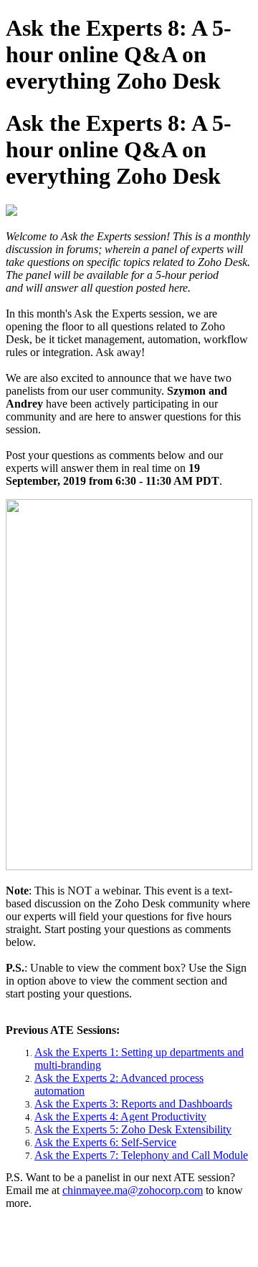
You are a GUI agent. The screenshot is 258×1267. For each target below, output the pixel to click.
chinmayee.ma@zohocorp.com (132, 1190)
